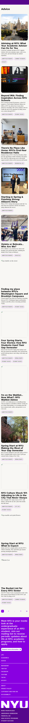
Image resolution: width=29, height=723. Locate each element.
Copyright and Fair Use (9, 691)
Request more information (10, 649)
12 (20, 611)
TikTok (3, 677)
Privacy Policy (6, 688)
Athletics (17, 255)
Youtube (4, 674)
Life (2, 655)
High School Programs (9, 718)
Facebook (4, 671)
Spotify (3, 680)
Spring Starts (18, 358)
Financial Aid (6, 716)
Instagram (5, 666)
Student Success (7, 720)
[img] (14, 27)
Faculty (4, 62)
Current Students (20, 58)
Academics (5, 658)
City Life (17, 506)
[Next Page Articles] (27, 611)
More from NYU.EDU (8, 710)
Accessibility (6, 694)
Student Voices (19, 114)
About (3, 686)
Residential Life (19, 163)
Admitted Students (7, 58)
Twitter (4, 668)
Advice (3, 661)
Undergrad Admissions (9, 713)
